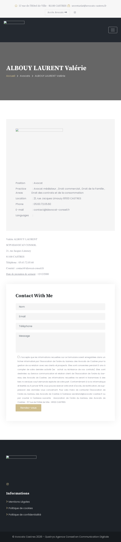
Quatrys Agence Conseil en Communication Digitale (77, 537)
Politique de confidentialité (25, 514)
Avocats (25, 76)
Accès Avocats (55, 12)
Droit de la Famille (93, 189)
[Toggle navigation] (112, 30)
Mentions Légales (19, 502)
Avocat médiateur (45, 189)
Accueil (10, 76)
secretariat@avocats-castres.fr (88, 5)
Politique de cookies (21, 508)
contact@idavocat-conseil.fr (30, 268)
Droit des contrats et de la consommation (57, 193)
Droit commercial (69, 189)
